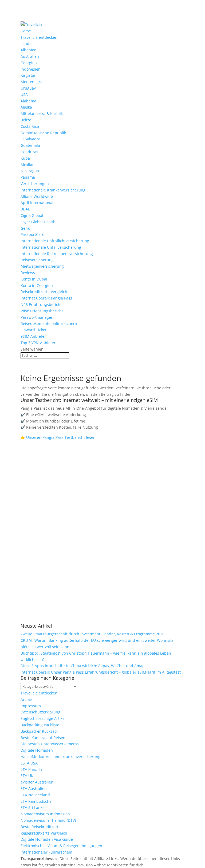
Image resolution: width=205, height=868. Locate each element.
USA (24, 94)
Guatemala (30, 145)
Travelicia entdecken (39, 37)
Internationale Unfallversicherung (51, 247)
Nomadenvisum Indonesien (45, 813)
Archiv (26, 699)
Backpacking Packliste (40, 724)
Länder (27, 43)
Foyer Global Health (38, 221)
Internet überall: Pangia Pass (46, 298)
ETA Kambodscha (36, 801)
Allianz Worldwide (37, 196)
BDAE (25, 209)
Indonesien (31, 69)
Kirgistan (29, 75)
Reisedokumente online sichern (49, 323)
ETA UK (27, 775)
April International (37, 202)
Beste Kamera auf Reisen (43, 737)
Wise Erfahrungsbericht (42, 310)
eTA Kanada (31, 769)
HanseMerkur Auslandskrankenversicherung (60, 756)
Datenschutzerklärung (40, 712)
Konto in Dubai (34, 279)
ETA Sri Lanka (33, 807)
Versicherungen (35, 183)
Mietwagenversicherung (42, 266)
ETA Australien (34, 788)
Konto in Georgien (37, 285)
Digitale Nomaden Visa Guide (47, 839)
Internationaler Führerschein (46, 852)
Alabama (28, 100)
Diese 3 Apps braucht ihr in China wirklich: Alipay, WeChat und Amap (83, 665)
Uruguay (28, 88)
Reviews (28, 272)
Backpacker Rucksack (39, 731)
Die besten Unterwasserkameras (50, 743)
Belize (26, 119)
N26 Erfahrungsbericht (41, 304)
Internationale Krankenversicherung (53, 190)
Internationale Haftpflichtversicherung (55, 240)
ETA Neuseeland (35, 794)
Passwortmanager (37, 317)
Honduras (29, 151)
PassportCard (33, 234)
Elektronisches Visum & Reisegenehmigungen (61, 845)
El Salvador (30, 138)
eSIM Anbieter (33, 336)
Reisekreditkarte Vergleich (44, 291)
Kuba (25, 158)
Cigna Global (32, 215)
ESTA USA (29, 763)
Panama (28, 177)
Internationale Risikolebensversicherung (57, 253)
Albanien (29, 49)
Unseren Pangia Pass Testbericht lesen (61, 437)
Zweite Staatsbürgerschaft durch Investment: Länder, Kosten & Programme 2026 (92, 633)
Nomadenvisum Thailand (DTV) (48, 820)
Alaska (26, 107)
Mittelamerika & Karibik (42, 113)
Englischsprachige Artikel (43, 718)
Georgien (29, 62)
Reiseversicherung (37, 259)
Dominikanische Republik (43, 132)
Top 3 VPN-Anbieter (38, 342)
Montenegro (31, 81)
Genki (26, 228)
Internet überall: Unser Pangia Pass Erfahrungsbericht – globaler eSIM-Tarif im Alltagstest (101, 672)
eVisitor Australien (37, 782)
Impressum (31, 705)
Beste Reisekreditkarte (41, 826)
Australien (30, 56)
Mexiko (27, 164)
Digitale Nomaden (37, 750)
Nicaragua (30, 170)
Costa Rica (30, 126)
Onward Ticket (33, 329)
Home (26, 30)
